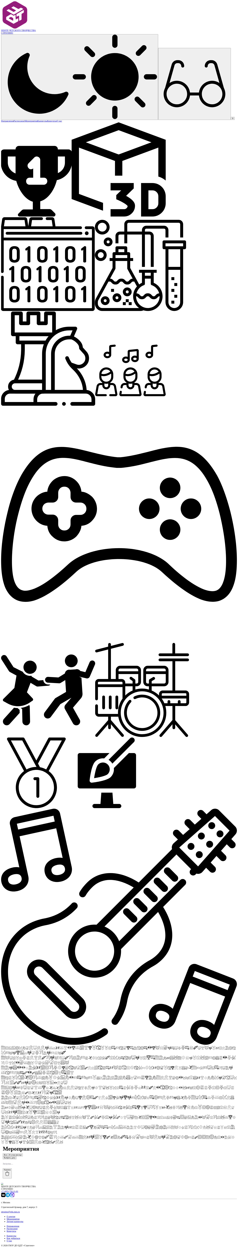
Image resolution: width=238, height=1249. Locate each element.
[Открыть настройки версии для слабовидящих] (194, 84)
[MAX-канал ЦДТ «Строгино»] (12, 1196)
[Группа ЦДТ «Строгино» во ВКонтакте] (3, 1196)
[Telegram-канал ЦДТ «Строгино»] (8, 1196)
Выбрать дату (9, 1158)
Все (5, 1155)
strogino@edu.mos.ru (10, 1212)
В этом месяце (15, 1155)
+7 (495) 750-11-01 (9, 1191)
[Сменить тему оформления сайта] (79, 77)
